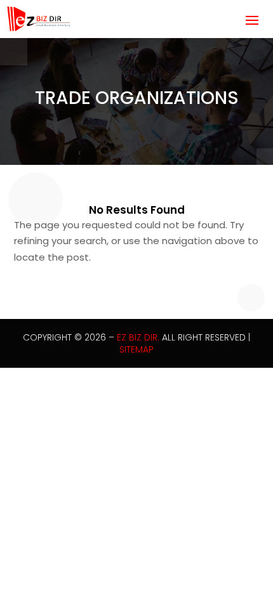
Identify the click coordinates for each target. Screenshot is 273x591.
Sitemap (136, 349)
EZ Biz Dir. (138, 337)
